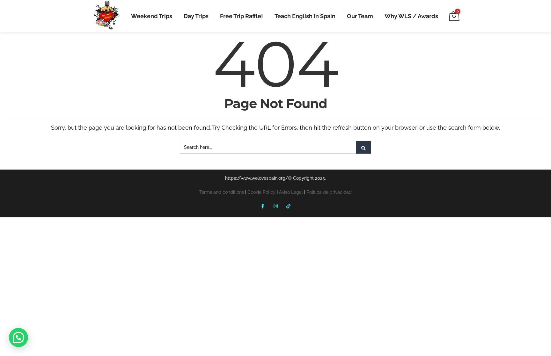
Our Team (360, 16)
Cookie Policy (261, 192)
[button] (18, 337)
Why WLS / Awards (411, 16)
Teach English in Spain (305, 16)
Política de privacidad (329, 192)
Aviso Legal (291, 192)
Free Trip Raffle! (241, 16)
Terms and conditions (221, 192)
